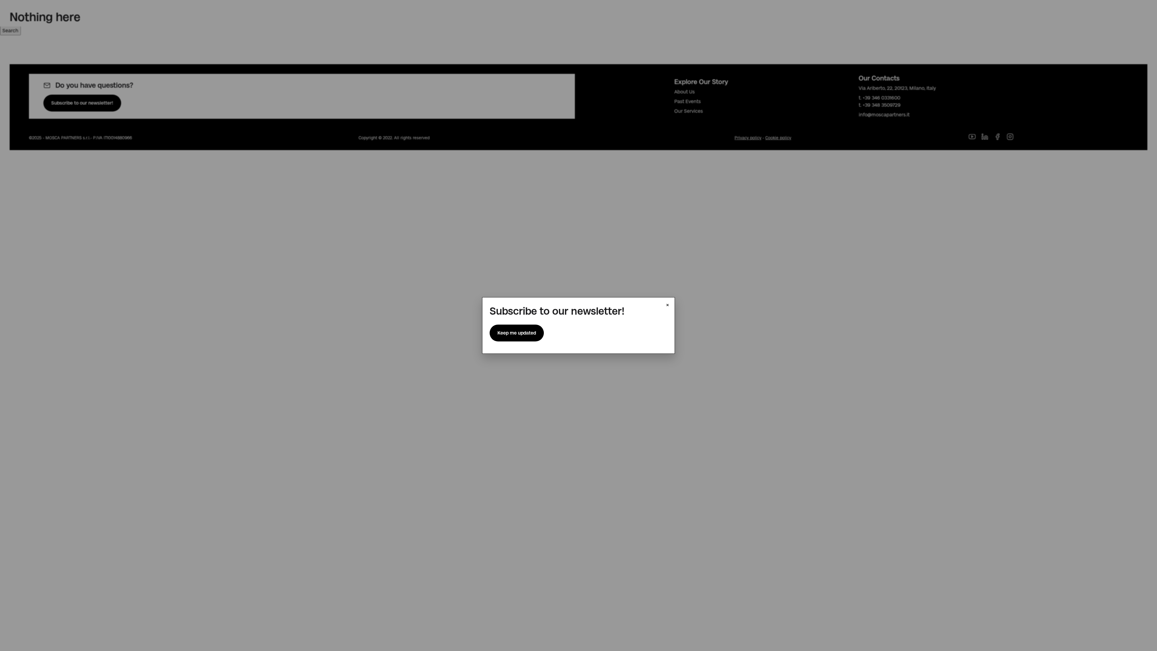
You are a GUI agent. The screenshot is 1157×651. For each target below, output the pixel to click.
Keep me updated (516, 332)
